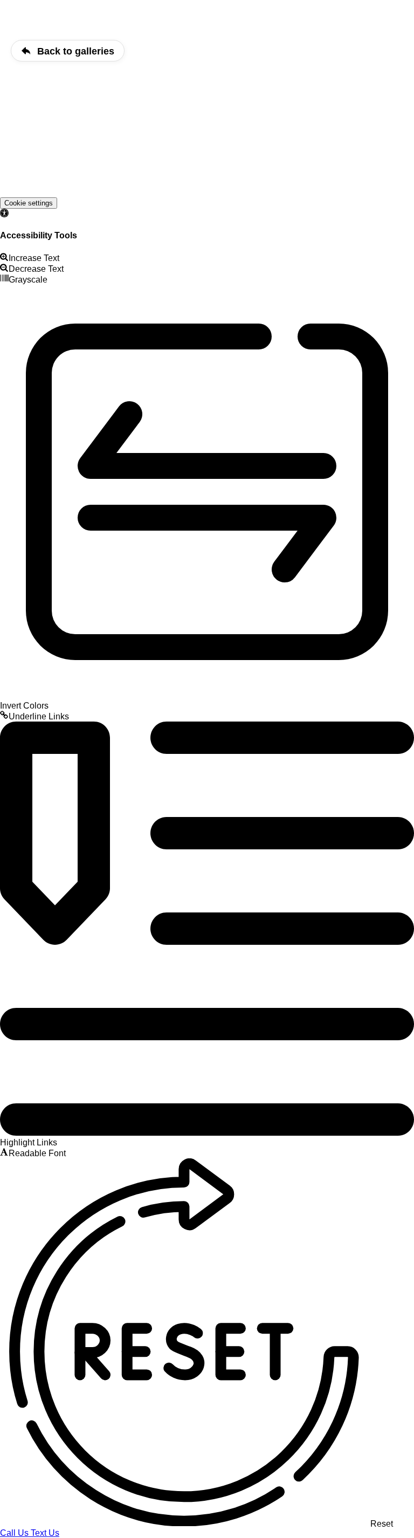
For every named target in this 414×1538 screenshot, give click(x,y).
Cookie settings (28, 203)
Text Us (45, 1532)
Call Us (15, 1532)
